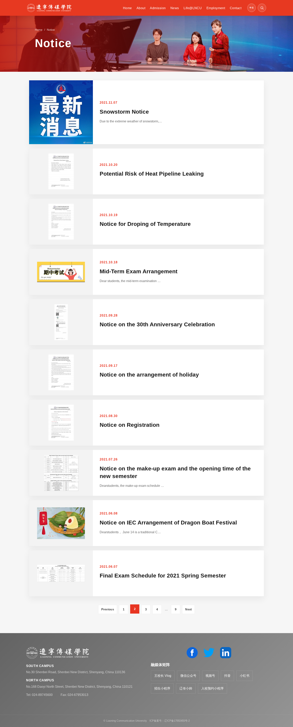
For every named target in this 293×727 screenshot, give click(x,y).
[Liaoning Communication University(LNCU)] (49, 8)
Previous (107, 609)
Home (127, 8)
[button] (262, 8)
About (141, 8)
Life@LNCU (193, 8)
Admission (158, 8)
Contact (235, 8)
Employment (215, 8)
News (174, 8)
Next (188, 609)
